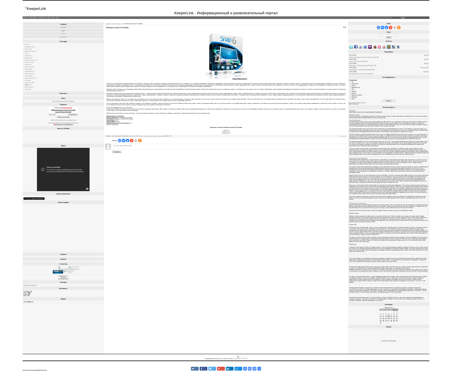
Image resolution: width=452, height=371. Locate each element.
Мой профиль (33, 17)
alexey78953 (132, 136)
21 (391, 318)
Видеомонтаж (29, 51)
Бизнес (27, 49)
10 (380, 316)
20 (388, 318)
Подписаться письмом (63, 117)
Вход (53, 17)
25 (383, 320)
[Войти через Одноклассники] (140, 140)
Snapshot (155, 136)
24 (380, 320)
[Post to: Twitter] (351, 46)
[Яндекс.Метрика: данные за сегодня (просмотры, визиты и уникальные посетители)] (63, 268)
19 (386, 318)
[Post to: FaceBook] (355, 46)
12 (386, 316)
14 (391, 316)
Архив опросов (361, 102)
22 (394, 318)
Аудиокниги (28, 46)
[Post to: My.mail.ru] (388, 46)
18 (383, 318)
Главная (25, 17)
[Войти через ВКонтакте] (123, 140)
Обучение (28, 82)
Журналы (27, 62)
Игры (26, 64)
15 (394, 316)
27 (388, 320)
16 (397, 316)
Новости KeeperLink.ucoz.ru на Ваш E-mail (63, 120)
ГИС (26, 53)
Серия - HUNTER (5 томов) (357, 61)
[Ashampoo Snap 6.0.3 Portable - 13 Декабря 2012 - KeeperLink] (245, 369)
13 (122, 23)
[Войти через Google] (136, 140)
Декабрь (118, 23)
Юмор (26, 89)
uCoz (235, 358)
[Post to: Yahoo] (370, 46)
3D (25, 44)
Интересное (28, 67)
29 (394, 320)
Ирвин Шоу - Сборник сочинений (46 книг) (361, 65)
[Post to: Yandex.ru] (384, 46)
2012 (112, 23)
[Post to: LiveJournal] (393, 46)
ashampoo (146, 136)
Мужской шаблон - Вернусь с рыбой (360, 73)
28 (391, 320)
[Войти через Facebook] (127, 140)
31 (380, 323)
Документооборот (30, 60)
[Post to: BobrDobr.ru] (374, 46)
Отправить (117, 152)
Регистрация (42, 17)
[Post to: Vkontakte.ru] (398, 46)
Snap (150, 136)
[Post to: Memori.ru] (379, 46)
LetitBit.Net (226, 130)
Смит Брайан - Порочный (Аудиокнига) (360, 69)
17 (380, 318)
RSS (57, 17)
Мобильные (28, 73)
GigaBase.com (226, 133)
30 (397, 320)
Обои (26, 80)
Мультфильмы (29, 78)
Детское (27, 55)
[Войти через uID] (119, 140)
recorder (141, 136)
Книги (26, 69)
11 (383, 316)
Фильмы (27, 87)
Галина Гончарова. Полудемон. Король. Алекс (363, 57)
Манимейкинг (29, 71)
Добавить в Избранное (30, 285)
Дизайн (27, 58)
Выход (49, 17)
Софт (26, 84)
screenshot (160, 136)
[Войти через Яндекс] (131, 140)
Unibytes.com (226, 131)
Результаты (352, 102)
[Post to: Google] (360, 46)
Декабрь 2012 (389, 307)
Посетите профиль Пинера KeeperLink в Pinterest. (63, 122)
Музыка (27, 76)
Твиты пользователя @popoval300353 (63, 101)
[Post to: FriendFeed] (365, 46)
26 (386, 320)
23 (397, 318)
